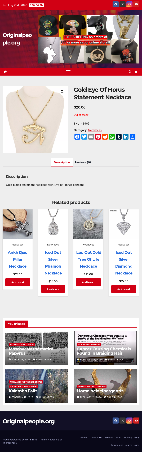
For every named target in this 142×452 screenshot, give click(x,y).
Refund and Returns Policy (125, 445)
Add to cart (17, 282)
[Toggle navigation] (68, 71)
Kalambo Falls (23, 390)
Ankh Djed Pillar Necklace (18, 259)
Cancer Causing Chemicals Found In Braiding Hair (104, 351)
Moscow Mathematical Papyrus (32, 351)
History (109, 437)
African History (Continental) (26, 382)
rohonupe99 (43, 359)
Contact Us (96, 437)
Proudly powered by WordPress (20, 439)
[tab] (62, 162)
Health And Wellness (89, 344)
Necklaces (95, 130)
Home (84, 437)
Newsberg (53, 439)
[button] (130, 71)
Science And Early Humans (23, 386)
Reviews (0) (83, 162)
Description (62, 162)
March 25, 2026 (21, 359)
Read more (53, 289)
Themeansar (9, 442)
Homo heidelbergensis (100, 390)
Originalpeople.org (29, 421)
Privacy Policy (131, 437)
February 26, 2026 (91, 359)
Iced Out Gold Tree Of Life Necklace (88, 259)
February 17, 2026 (23, 397)
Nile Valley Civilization (22, 344)
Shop (118, 437)
